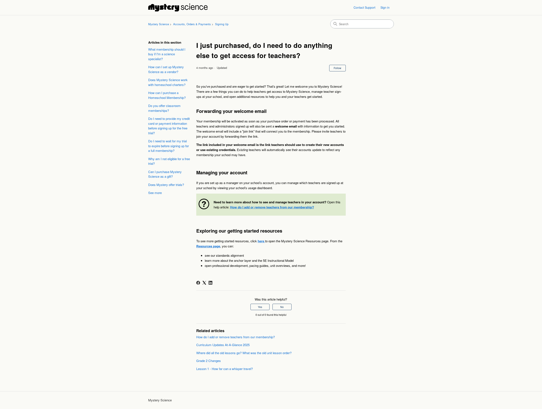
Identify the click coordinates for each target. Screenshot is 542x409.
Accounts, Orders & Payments (192, 24)
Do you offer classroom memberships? (164, 108)
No (282, 307)
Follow (337, 68)
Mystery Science (158, 24)
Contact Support (364, 7)
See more (155, 192)
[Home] (178, 7)
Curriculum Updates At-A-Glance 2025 (223, 344)
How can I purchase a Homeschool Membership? (167, 95)
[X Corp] (204, 283)
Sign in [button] (385, 7)
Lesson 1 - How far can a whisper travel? (224, 368)
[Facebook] (198, 283)
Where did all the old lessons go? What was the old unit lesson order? (244, 353)
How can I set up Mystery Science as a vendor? (166, 69)
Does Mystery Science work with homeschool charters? (168, 82)
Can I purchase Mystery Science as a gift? (165, 174)
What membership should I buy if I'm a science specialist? (166, 54)
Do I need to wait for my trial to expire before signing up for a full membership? (168, 146)
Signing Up (221, 24)
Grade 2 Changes (208, 360)
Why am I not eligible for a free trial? (169, 161)
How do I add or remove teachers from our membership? (235, 337)
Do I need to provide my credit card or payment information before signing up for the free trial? (169, 125)
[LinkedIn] (210, 283)
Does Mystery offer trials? (166, 184)
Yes (260, 307)
